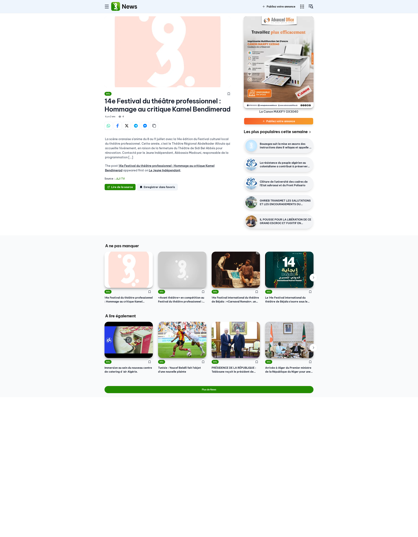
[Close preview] (109, 353)
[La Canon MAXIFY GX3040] (279, 62)
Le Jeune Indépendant (164, 170)
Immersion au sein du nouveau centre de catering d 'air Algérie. (128, 369)
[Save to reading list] (228, 93)
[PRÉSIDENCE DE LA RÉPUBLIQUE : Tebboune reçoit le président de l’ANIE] (236, 340)
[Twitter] (127, 126)
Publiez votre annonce (281, 6)
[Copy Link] (154, 126)
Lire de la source (122, 187)
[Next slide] (313, 277)
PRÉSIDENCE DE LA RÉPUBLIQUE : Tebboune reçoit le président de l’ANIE (234, 370)
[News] (115, 6)
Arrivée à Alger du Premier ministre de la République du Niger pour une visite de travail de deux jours (288, 370)
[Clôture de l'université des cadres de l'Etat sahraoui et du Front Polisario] (251, 183)
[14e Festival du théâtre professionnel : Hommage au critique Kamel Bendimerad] (128, 270)
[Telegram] (136, 126)
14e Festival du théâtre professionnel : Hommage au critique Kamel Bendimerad (128, 299)
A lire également (120, 315)
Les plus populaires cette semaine (276, 131)
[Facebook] (117, 126)
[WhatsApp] (108, 126)
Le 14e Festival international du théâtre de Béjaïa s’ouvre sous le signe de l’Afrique (286, 299)
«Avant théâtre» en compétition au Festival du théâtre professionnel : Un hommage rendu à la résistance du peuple (181, 299)
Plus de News (209, 389)
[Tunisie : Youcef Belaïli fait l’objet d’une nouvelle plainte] (182, 340)
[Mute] (148, 353)
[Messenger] (145, 126)
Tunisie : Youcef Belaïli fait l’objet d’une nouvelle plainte (179, 369)
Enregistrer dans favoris (159, 187)
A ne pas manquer (122, 245)
